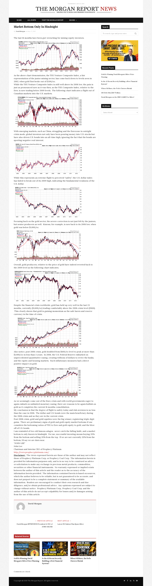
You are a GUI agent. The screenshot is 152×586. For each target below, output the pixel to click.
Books (72, 20)
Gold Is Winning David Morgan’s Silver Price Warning (26, 559)
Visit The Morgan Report (52, 20)
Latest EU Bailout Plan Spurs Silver (71, 524)
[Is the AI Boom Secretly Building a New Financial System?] (55, 548)
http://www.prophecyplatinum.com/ (31, 452)
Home (19, 20)
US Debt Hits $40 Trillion (110, 93)
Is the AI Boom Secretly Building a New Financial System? (52, 561)
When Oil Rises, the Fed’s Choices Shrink (80, 559)
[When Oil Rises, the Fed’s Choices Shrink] (83, 548)
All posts (31, 20)
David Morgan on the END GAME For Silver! (117, 97)
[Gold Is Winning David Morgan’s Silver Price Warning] (27, 548)
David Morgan (20, 31)
